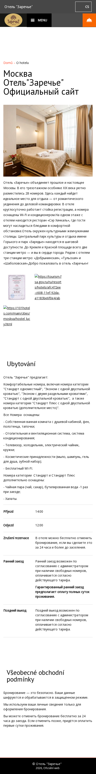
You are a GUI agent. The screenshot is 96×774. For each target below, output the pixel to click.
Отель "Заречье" (18, 6)
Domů (8, 63)
